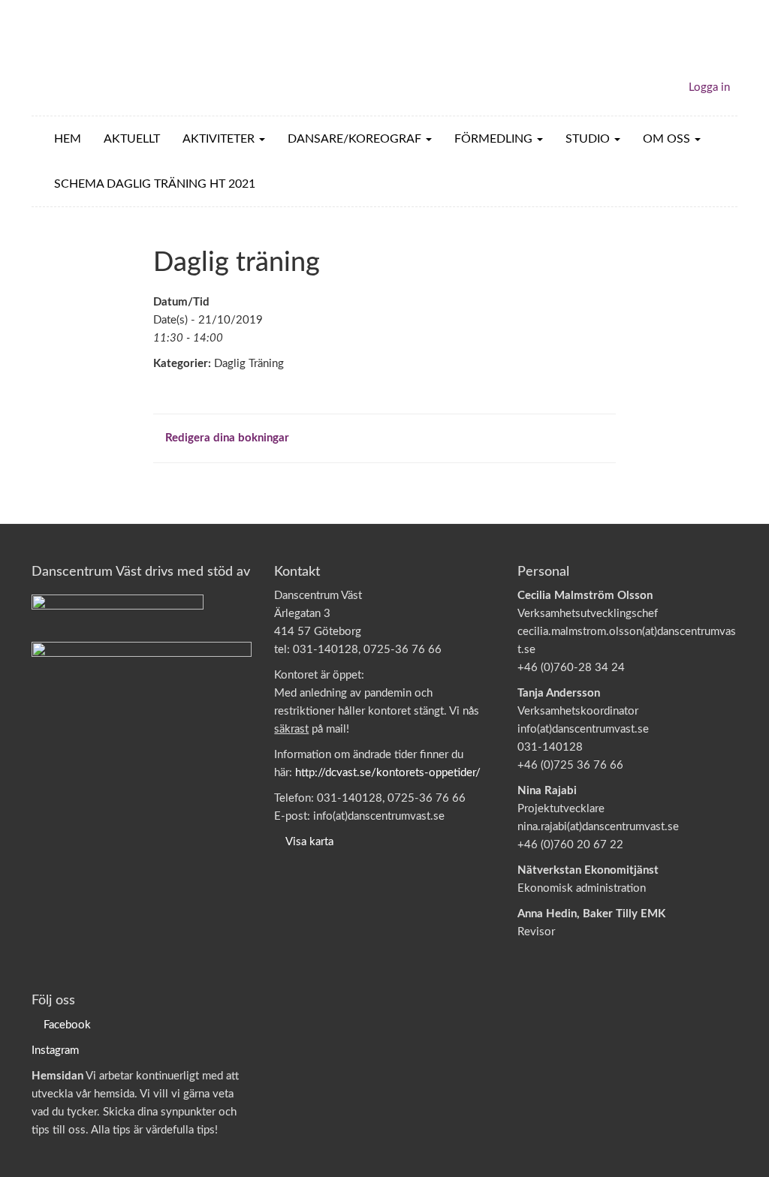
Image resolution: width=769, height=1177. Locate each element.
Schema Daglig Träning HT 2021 (154, 184)
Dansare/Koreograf (356, 139)
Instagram (55, 1050)
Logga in (709, 87)
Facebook (67, 1025)
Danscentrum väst (119, 57)
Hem (67, 139)
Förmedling (494, 139)
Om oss (668, 139)
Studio (589, 139)
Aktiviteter (220, 139)
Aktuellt (132, 139)
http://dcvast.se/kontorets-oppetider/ (388, 772)
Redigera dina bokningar (225, 438)
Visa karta (309, 841)
